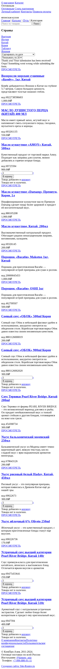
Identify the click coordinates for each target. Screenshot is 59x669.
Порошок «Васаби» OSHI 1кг (22, 288)
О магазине (7, 2)
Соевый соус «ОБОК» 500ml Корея (26, 316)
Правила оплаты (42, 11)
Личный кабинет (10, 11)
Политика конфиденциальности (19, 642)
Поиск (36, 23)
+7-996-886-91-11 (22, 660)
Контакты (26, 11)
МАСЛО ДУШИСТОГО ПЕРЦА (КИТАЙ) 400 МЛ (24, 112)
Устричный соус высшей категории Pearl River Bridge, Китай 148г (26, 554)
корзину (25, 179)
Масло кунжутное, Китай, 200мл (24, 226)
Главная (5, 20)
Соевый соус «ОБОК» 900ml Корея (26, 350)
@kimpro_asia (23, 657)
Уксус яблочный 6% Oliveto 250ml (25, 521)
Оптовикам (7, 8)
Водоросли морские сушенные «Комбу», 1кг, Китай (22, 77)
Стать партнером (24, 8)
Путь (26, 20)
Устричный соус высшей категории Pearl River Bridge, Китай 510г (26, 601)
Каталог (19, 2)
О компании (8, 640)
